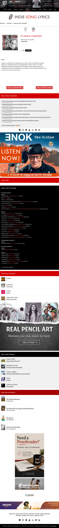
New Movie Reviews (8, 392)
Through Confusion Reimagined (14, 367)
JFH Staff (36, 513)
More (50, 9)
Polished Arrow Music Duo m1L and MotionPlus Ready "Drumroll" (16, 104)
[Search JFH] (55, 9)
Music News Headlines (9, 96)
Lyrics (40, 9)
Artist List (2, 23)
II (6, 280)
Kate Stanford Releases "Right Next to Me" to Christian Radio (16, 114)
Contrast (8, 380)
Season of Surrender (11, 299)
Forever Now (9, 286)
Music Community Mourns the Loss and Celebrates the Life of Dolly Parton (19, 101)
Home (5, 9)
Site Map (31, 513)
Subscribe (36, 515)
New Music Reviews (8, 273)
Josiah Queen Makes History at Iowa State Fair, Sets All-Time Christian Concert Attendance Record (24, 110)
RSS (19, 125)
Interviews (33, 9)
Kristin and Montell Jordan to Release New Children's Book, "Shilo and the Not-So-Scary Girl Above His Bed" (26, 117)
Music (9, 9)
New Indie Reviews (8, 354)
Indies (27, 9)
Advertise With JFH (45, 513)
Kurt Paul (9, 23)
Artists (15, 9)
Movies (44, 9)
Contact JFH (19, 513)
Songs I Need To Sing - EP (13, 361)
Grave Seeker (9, 386)
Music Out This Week (8, 188)
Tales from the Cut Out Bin (20, 23)
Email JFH (25, 513)
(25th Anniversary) (20, 408)
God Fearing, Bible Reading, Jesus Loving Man (18, 373)
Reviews (21, 9)
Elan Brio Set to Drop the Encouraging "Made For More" (14, 107)
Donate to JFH (25, 515)
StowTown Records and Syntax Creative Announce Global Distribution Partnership (20, 120)
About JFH (12, 513)
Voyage (8, 293)
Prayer (31, 515)
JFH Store (18, 515)
